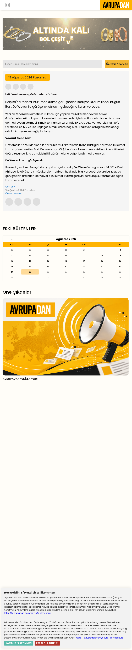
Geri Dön (10, 186)
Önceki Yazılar (13, 193)
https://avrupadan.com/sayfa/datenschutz (27, 613)
